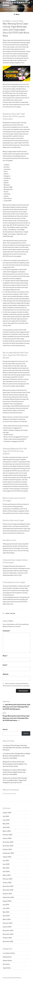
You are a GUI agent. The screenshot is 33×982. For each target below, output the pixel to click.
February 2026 (7, 835)
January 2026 (7, 838)
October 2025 (7, 849)
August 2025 (7, 857)
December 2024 (8, 886)
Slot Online (6, 964)
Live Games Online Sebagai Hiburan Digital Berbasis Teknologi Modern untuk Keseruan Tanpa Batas (16, 756)
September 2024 (8, 897)
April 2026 (6, 827)
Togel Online (10, 613)
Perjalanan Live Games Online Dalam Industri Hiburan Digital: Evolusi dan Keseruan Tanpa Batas (14, 772)
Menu (17, 14)
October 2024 (7, 893)
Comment (6, 631)
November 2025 (8, 846)
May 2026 (6, 824)
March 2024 (7, 919)
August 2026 (7, 812)
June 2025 (6, 864)
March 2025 (7, 875)
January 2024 (7, 927)
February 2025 (7, 879)
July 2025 (6, 860)
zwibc (21, 21)
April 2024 (6, 916)
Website (5, 674)
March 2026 (7, 831)
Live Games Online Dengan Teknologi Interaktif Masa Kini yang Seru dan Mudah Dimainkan (16, 748)
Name (5, 656)
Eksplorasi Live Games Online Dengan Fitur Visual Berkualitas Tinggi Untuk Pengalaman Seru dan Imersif (15, 780)
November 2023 (8, 934)
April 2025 (6, 871)
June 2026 (6, 820)
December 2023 (8, 930)
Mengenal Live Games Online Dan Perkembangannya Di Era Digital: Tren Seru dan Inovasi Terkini (15, 764)
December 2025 (8, 842)
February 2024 (7, 923)
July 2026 (6, 816)
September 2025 (8, 853)
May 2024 (6, 912)
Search (5, 729)
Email (5, 665)
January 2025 (7, 882)
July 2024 (6, 904)
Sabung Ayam (7, 957)
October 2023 (7, 938)
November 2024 (8, 890)
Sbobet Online (7, 960)
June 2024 (6, 908)
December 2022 (8, 941)
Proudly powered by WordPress (12, 977)
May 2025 (6, 868)
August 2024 (7, 901)
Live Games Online (9, 953)
